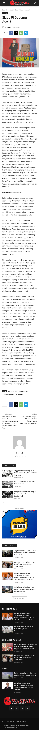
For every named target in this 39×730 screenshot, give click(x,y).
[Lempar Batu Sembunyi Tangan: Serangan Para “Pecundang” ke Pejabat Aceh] (7, 494)
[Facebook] (11, 33)
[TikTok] (22, 708)
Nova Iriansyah (23, 391)
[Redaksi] (3, 27)
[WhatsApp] (21, 33)
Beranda (4, 10)
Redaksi (9, 27)
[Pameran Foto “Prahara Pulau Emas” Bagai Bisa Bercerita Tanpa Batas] (7, 564)
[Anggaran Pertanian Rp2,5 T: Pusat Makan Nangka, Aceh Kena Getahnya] (7, 473)
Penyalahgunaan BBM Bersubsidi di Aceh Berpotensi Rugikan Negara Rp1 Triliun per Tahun (25, 646)
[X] (16, 33)
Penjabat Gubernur (8, 394)
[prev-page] (3, 502)
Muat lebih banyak (18, 598)
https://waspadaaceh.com (19, 456)
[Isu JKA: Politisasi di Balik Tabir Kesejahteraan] (7, 484)
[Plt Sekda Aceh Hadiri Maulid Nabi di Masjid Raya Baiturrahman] (7, 629)
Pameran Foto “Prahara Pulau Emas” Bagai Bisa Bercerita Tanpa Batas (24, 564)
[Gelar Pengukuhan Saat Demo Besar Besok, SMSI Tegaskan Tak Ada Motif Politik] (7, 589)
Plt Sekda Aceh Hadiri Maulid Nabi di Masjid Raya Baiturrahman (23, 629)
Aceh (4, 476)
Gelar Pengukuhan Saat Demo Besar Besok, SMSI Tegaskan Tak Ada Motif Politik (25, 589)
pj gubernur (19, 394)
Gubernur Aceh (12, 391)
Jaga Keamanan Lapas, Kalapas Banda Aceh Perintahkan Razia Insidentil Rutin (25, 553)
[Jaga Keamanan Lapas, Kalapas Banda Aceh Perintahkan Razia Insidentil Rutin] (7, 553)
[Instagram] (17, 708)
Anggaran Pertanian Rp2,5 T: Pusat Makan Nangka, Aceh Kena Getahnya (25, 473)
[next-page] (7, 502)
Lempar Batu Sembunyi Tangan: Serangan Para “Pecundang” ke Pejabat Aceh (25, 494)
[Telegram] (26, 33)
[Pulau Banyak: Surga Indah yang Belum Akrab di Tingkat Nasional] (7, 675)
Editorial (11, 10)
